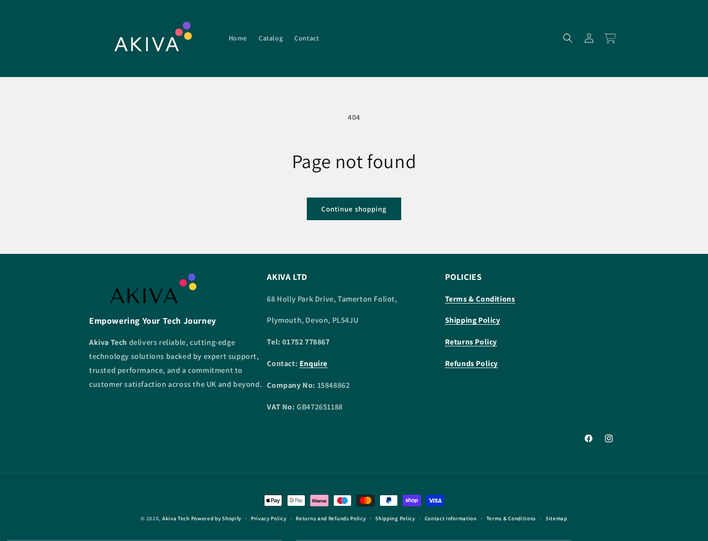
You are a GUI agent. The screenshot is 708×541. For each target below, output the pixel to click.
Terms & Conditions (511, 518)
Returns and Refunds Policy (331, 518)
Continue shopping (354, 208)
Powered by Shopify (216, 518)
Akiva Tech (176, 518)
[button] (567, 38)
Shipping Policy (395, 518)
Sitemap (556, 518)
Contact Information (451, 518)
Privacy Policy (269, 518)
